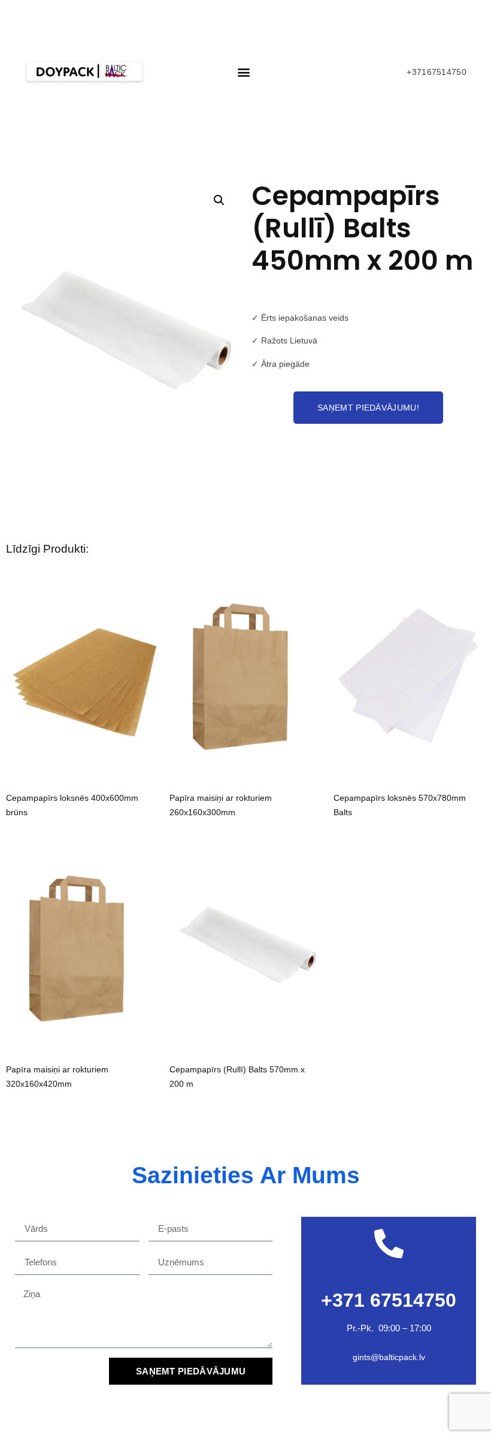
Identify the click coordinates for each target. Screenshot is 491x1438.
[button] (243, 72)
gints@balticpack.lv (389, 1357)
